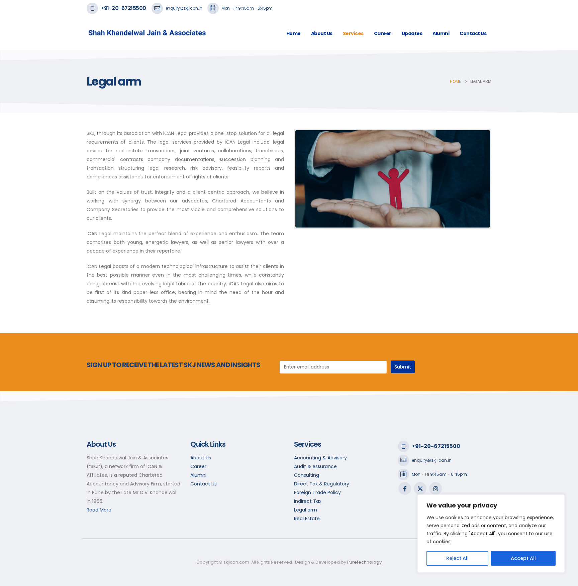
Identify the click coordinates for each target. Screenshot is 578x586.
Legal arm (305, 509)
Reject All (457, 558)
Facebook (404, 488)
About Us (321, 33)
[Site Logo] (133, 33)
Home (293, 33)
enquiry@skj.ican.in (184, 8)
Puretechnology (364, 562)
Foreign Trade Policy (317, 492)
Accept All (523, 558)
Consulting (306, 475)
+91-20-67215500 (123, 8)
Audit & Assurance (315, 466)
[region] (491, 533)
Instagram (435, 488)
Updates (412, 33)
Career (382, 33)
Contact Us (473, 33)
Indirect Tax (307, 501)
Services (353, 33)
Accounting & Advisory (320, 457)
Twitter (420, 488)
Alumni (440, 33)
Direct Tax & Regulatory (321, 483)
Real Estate (307, 518)
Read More (99, 509)
